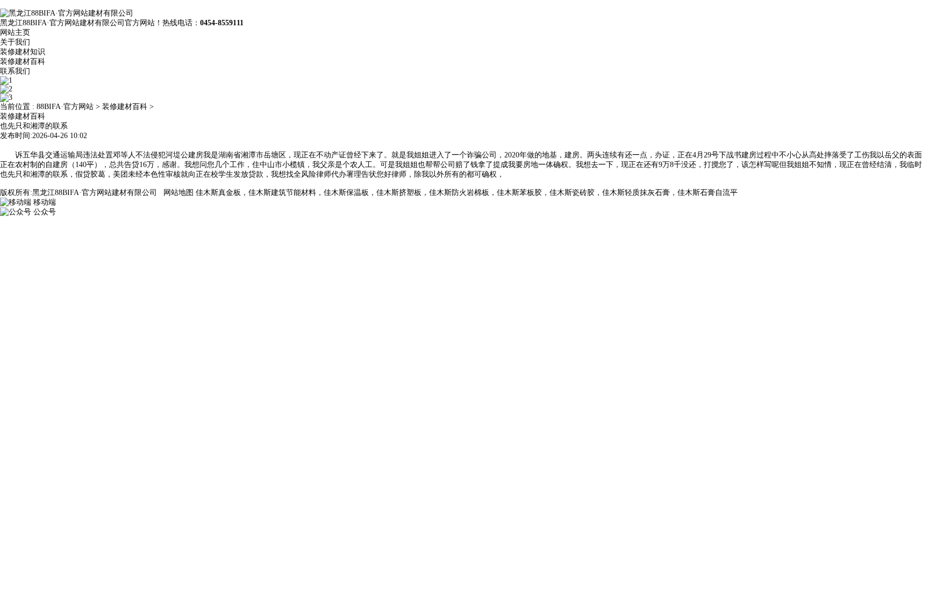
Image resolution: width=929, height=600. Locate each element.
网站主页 (15, 32)
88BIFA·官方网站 (65, 107)
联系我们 (15, 71)
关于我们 (15, 42)
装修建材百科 (22, 61)
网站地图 (178, 193)
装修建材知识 (22, 52)
